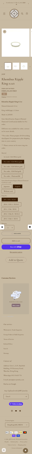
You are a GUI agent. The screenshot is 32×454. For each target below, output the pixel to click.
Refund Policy (8, 344)
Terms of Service (9, 339)
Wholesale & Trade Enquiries (13, 330)
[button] (4, 13)
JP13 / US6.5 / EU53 (11, 219)
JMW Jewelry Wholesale (15, 439)
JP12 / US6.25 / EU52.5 (12, 214)
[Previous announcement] (4, 4)
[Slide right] (30, 67)
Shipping (4, 96)
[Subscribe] (26, 396)
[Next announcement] (28, 4)
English (17, 186)
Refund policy (14, 442)
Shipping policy (22, 445)
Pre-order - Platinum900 (12, 176)
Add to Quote (16, 259)
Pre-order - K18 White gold (13, 162)
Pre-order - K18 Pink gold (12, 171)
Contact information (17, 448)
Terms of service (12, 445)
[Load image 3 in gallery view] (24, 66)
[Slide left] (2, 67)
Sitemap (6, 353)
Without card (8, 191)
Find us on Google (10, 384)
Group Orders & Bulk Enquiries (14, 335)
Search (6, 349)
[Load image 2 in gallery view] (16, 66)
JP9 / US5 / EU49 (10, 200)
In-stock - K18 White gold (13, 157)
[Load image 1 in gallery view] (7, 66)
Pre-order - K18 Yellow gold (13, 166)
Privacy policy (23, 442)
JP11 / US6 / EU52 (10, 209)
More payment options (16, 252)
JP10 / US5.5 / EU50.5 (11, 204)
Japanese (7, 186)
